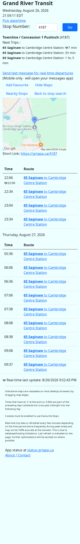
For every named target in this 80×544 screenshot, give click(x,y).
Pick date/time (14, 20)
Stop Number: (16, 26)
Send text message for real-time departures (38, 73)
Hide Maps (43, 85)
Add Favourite (17, 85)
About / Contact (18, 455)
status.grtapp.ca (40, 450)
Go (70, 27)
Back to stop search (50, 93)
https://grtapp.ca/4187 (39, 153)
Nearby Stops (17, 93)
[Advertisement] (40, 503)
